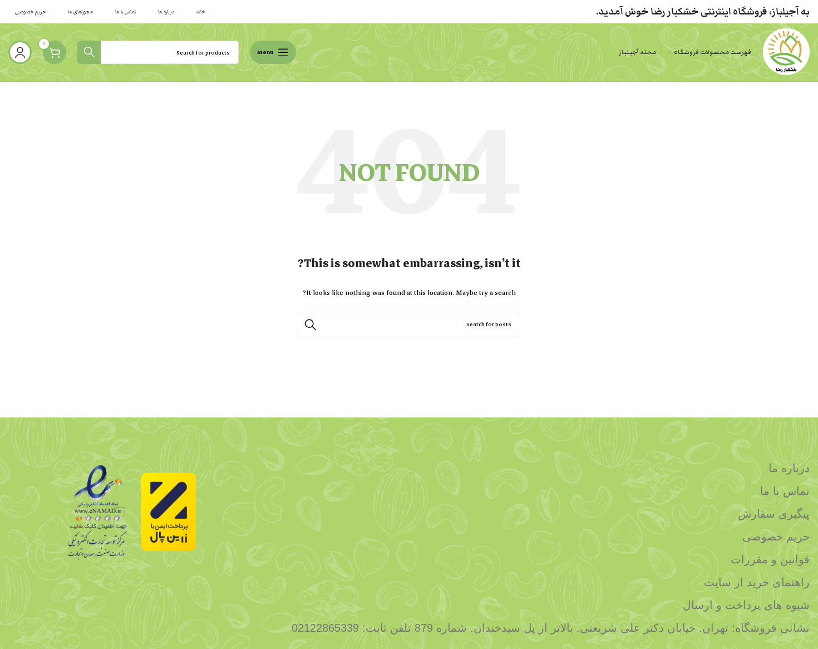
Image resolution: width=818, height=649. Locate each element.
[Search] (89, 52)
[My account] (20, 52)
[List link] (511, 468)
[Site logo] (786, 52)
